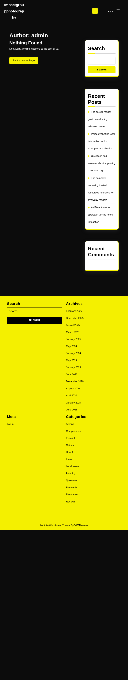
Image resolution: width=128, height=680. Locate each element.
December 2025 (75, 318)
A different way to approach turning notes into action (100, 214)
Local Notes (72, 466)
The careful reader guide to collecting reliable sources (99, 119)
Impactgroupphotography (14, 11)
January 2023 (73, 367)
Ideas (69, 459)
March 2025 (72, 332)
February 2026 (74, 310)
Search (96, 48)
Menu (111, 11)
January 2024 (73, 353)
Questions (71, 480)
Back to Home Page (25, 61)
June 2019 (71, 409)
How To (70, 452)
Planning (70, 473)
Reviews (71, 501)
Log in (10, 424)
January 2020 (73, 402)
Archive (70, 424)
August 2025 (73, 325)
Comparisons (73, 431)
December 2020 (75, 381)
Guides (70, 445)
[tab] (95, 11)
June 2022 (71, 374)
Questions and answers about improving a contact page (101, 163)
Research (71, 487)
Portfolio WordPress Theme (55, 525)
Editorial (70, 438)
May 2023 (71, 360)
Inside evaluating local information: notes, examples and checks (101, 141)
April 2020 (71, 395)
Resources (72, 494)
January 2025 (73, 339)
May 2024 (71, 346)
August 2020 (73, 388)
